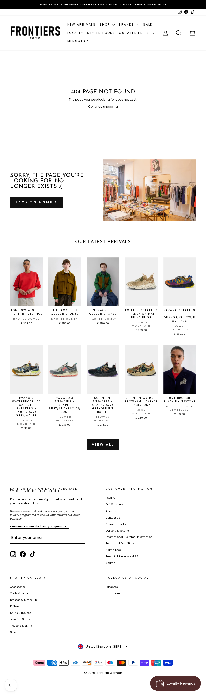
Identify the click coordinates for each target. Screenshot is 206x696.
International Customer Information (129, 537)
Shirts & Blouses (20, 613)
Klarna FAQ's (114, 550)
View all (103, 444)
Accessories (18, 587)
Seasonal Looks (116, 524)
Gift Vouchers (114, 505)
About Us (112, 511)
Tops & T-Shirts (20, 619)
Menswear (78, 41)
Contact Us (113, 518)
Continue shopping (103, 106)
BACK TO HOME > (36, 202)
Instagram (113, 593)
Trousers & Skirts (21, 626)
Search (110, 563)
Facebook (112, 587)
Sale (147, 24)
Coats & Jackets (20, 593)
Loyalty (75, 33)
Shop (105, 24)
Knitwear (15, 606)
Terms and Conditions (120, 543)
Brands (127, 24)
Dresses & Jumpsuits (24, 600)
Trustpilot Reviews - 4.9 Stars (125, 556)
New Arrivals (81, 24)
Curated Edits (135, 33)
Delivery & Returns (118, 531)
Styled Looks (101, 33)
